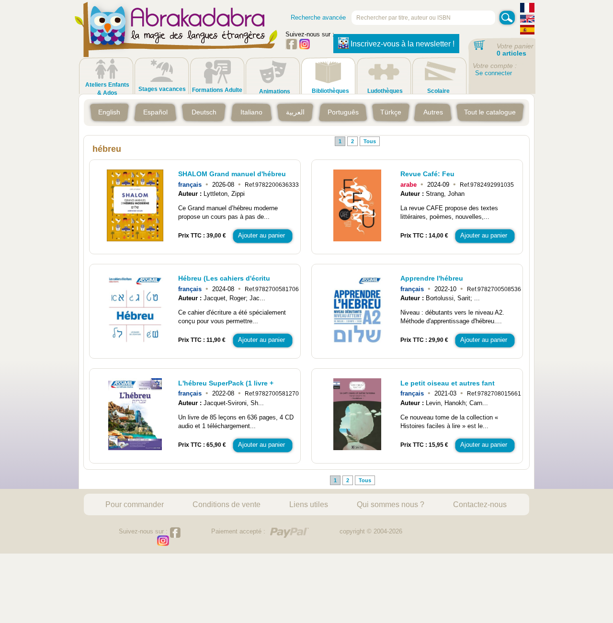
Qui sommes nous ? (390, 504)
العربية (295, 112)
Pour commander (134, 504)
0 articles (511, 53)
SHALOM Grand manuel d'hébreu (232, 174)
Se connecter (493, 73)
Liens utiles (308, 504)
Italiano (251, 112)
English (109, 112)
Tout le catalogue (490, 112)
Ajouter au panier (261, 235)
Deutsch (204, 112)
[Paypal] (289, 532)
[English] (527, 20)
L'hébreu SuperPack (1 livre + (225, 383)
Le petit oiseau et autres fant (447, 383)
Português (343, 112)
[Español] (527, 31)
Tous (369, 141)
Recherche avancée (318, 17)
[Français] (527, 9)
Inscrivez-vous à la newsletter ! (402, 44)
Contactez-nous (480, 504)
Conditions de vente (227, 504)
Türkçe (390, 112)
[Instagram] (304, 47)
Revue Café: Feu (427, 174)
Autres (433, 112)
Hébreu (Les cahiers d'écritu (224, 278)
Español (155, 112)
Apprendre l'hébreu (431, 278)
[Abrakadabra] (176, 38)
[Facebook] (291, 47)
